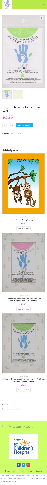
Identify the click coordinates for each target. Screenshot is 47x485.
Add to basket (24, 125)
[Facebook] (19, 465)
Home (7, 471)
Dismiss (14, 481)
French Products (15, 133)
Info (23, 471)
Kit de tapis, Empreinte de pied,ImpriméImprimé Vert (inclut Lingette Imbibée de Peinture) (23, 380)
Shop (30, 471)
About (15, 471)
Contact (39, 471)
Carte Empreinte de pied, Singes (23, 220)
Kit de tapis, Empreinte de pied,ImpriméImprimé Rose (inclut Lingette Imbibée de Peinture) (23, 299)
